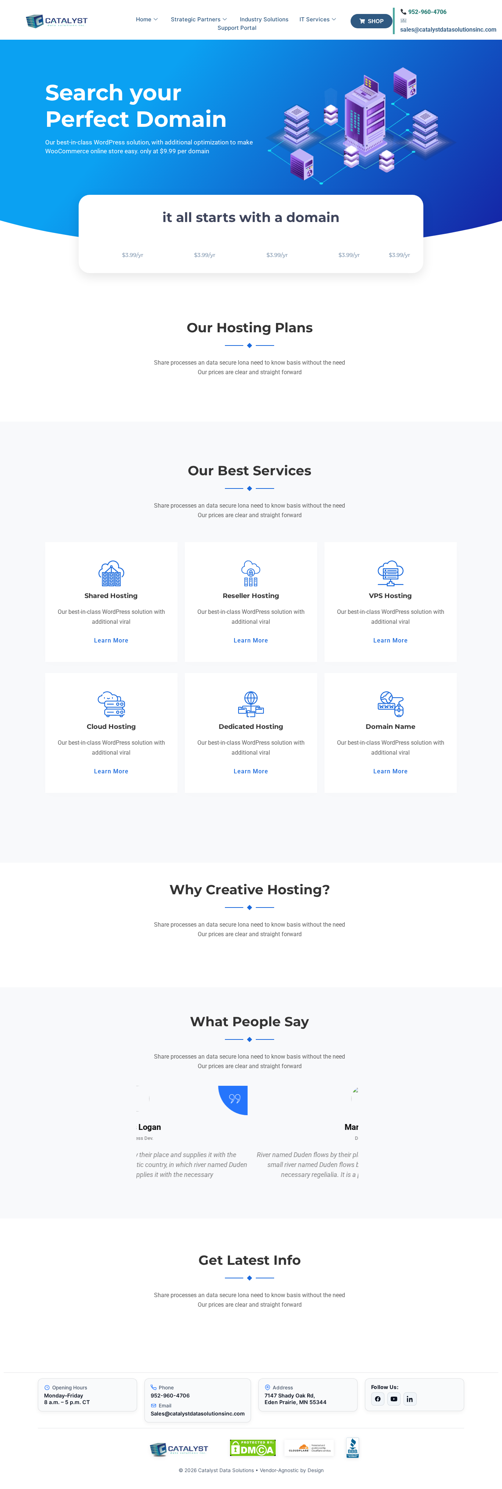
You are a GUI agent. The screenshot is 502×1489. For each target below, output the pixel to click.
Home (143, 19)
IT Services (315, 19)
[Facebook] (377, 1399)
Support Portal (237, 27)
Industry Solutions (264, 19)
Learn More (111, 641)
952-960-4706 (427, 11)
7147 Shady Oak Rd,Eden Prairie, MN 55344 (296, 1399)
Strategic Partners (195, 19)
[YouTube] (394, 1399)
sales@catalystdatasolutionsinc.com (448, 29)
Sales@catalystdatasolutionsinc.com (198, 1413)
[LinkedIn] (410, 1399)
